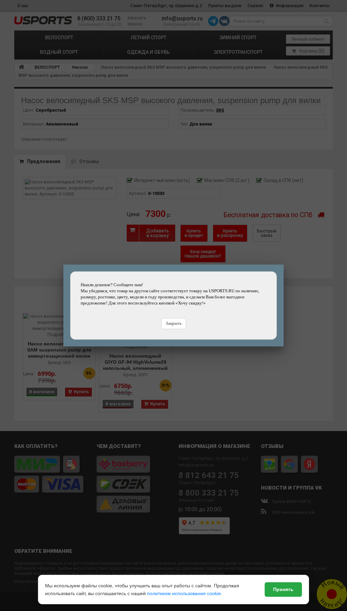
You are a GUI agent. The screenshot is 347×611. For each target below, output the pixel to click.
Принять (283, 589)
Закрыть (174, 323)
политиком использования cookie (184, 593)
